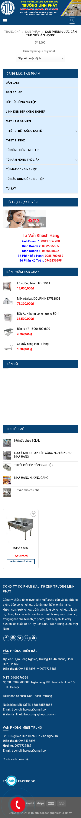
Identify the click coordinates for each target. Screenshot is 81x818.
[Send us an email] (27, 638)
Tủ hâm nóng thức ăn (23, 159)
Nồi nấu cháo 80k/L (27, 440)
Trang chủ (12, 32)
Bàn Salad (14, 92)
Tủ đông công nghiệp (22, 150)
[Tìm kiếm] (72, 21)
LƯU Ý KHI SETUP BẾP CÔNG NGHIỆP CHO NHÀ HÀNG (43, 454)
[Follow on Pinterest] (33, 638)
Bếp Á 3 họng (20, 547)
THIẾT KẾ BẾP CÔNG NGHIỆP (33, 465)
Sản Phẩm (32, 32)
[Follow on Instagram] (13, 638)
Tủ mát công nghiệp (21, 169)
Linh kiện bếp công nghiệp (25, 111)
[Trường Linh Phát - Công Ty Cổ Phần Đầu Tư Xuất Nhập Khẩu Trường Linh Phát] (40, 8)
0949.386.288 (50, 241)
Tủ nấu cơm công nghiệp (25, 179)
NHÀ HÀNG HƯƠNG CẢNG (31, 478)
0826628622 (50, 251)
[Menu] (5, 20)
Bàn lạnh (13, 82)
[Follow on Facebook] (6, 638)
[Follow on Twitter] (20, 638)
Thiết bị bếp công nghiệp (25, 131)
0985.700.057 (54, 256)
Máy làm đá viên (18, 121)
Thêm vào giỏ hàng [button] (21, 561)
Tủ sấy (11, 188)
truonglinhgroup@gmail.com (30, 709)
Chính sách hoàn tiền (16, 759)
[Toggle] (76, 131)
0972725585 (50, 246)
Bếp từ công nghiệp (21, 102)
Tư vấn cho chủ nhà (26, 490)
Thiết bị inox (15, 140)
